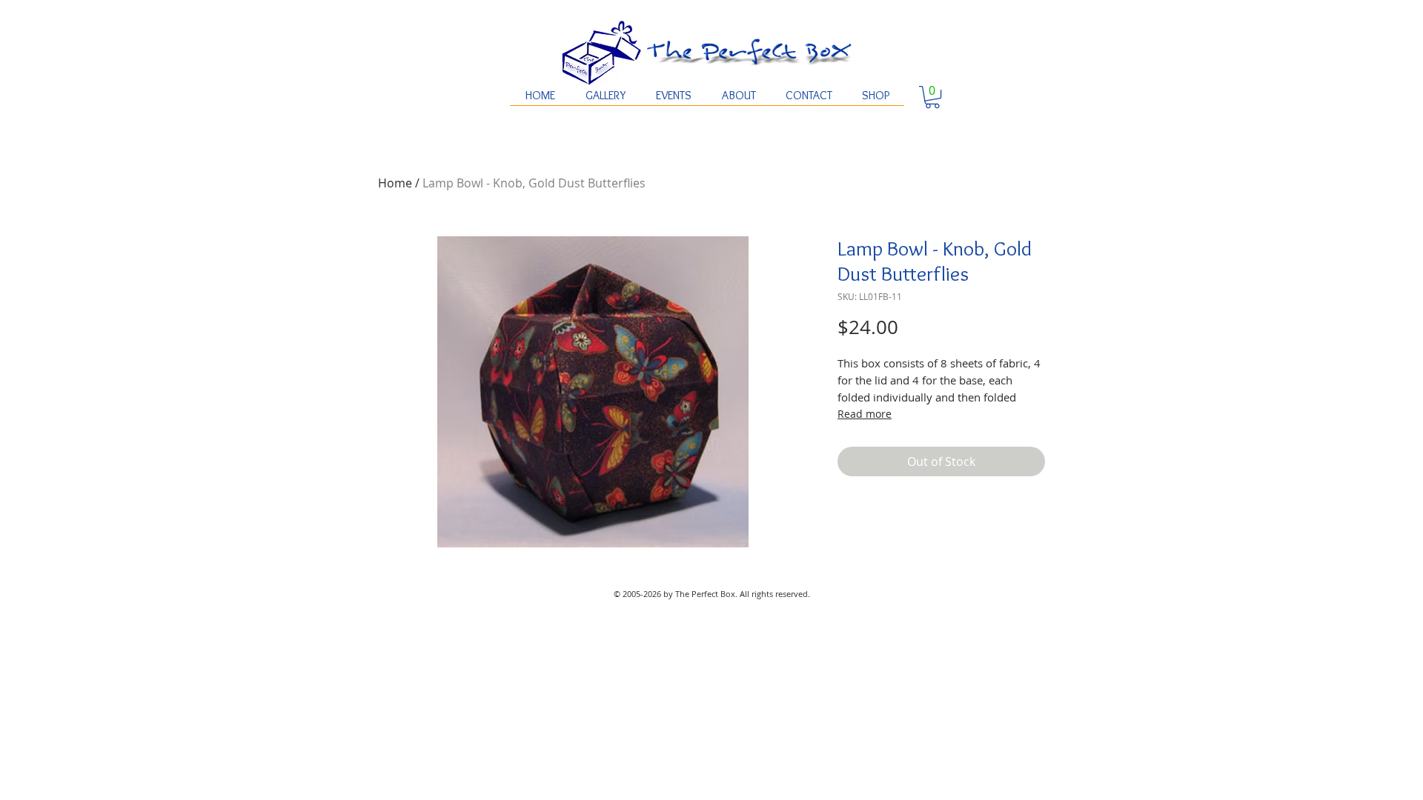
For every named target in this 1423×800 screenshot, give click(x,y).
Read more (864, 414)
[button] (932, 97)
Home (395, 183)
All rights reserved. (775, 593)
